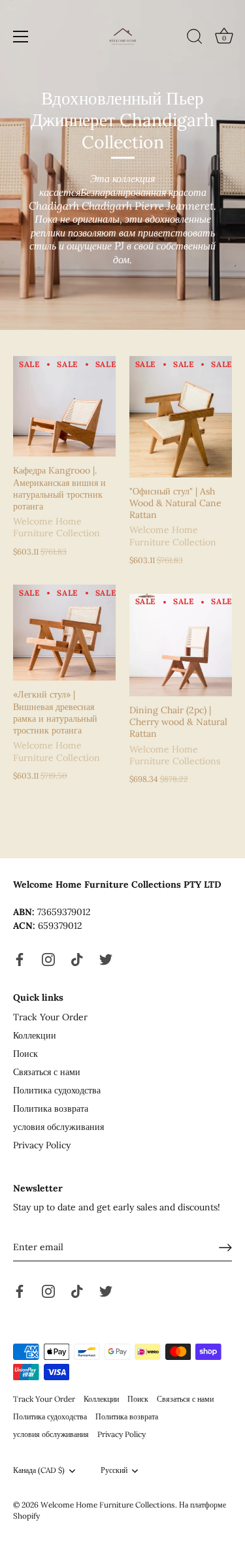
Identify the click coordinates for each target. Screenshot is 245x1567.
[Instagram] (48, 959)
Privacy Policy (42, 1145)
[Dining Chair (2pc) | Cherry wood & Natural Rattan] (181, 645)
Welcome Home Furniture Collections (108, 1505)
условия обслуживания (58, 1127)
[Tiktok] (77, 959)
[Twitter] (105, 959)
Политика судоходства (57, 1090)
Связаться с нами (46, 1072)
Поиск (25, 1053)
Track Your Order (50, 1017)
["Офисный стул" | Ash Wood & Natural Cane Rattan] (181, 416)
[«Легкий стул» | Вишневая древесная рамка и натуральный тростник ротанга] (64, 633)
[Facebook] (19, 959)
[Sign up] (225, 1247)
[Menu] (21, 36)
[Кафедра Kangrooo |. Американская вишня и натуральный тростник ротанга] (64, 406)
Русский (114, 1470)
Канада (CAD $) (39, 1470)
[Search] (194, 38)
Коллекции (34, 1035)
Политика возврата (50, 1108)
